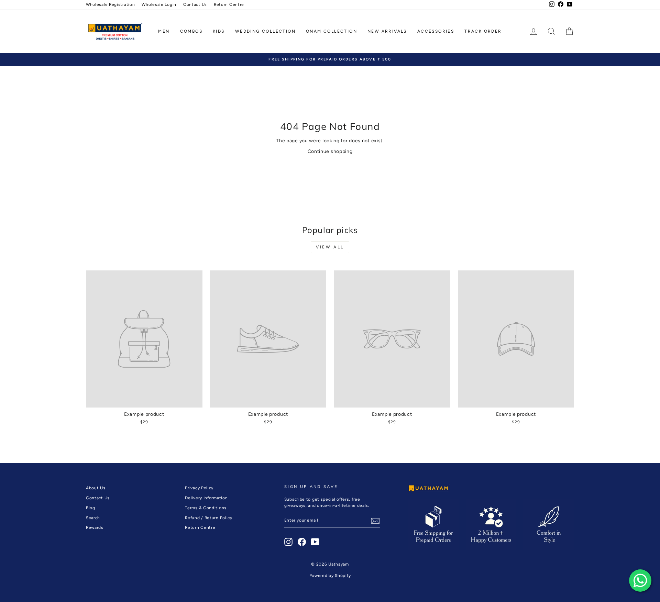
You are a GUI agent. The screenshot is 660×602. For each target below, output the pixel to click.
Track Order (483, 31)
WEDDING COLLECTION (265, 31)
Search (93, 517)
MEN (163, 31)
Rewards (94, 527)
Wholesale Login (159, 4)
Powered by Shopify (330, 575)
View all (330, 247)
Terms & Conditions (206, 507)
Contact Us (195, 4)
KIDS (219, 31)
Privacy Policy (199, 488)
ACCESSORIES (435, 31)
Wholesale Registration (110, 4)
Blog (90, 507)
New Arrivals (387, 31)
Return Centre (229, 4)
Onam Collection (331, 31)
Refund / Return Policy (208, 517)
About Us (96, 488)
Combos (191, 31)
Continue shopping (330, 151)
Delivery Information (206, 497)
